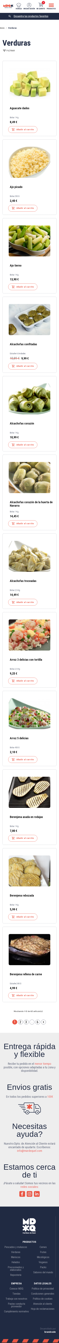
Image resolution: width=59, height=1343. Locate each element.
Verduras (15, 1252)
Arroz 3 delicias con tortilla (26, 659)
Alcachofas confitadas (23, 344)
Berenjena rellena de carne (26, 974)
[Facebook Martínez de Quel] (22, 1194)
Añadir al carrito (23, 129)
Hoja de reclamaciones (42, 1308)
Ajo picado (16, 187)
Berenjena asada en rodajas (26, 817)
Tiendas (16, 1293)
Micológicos (43, 1257)
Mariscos (15, 1257)
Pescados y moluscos (15, 1247)
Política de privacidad (43, 1288)
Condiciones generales (42, 1293)
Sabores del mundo (43, 1272)
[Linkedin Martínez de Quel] (37, 1194)
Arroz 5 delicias (19, 738)
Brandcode (50, 1331)
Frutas (43, 1252)
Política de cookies (42, 1298)
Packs (43, 1267)
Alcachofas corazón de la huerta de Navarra (31, 503)
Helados (15, 1262)
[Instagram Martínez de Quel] (29, 1194)
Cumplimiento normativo (16, 1311)
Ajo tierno (15, 265)
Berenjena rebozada (22, 895)
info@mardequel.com (29, 1150)
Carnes (43, 1247)
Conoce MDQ (16, 1288)
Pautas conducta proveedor (16, 1305)
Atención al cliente (42, 1303)
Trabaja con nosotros (16, 1298)
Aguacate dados (19, 108)
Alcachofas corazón (22, 423)
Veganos (43, 1262)
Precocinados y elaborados (16, 1268)
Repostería (15, 1274)
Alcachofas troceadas (23, 581)
